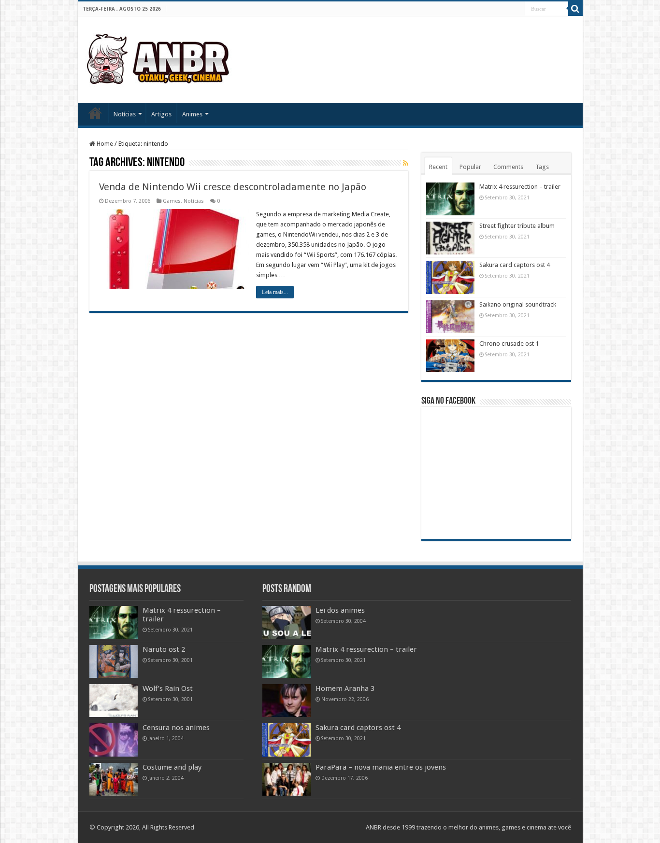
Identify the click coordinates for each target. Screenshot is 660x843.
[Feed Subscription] (405, 163)
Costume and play (172, 767)
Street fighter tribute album (517, 225)
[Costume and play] (113, 779)
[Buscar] (575, 8)
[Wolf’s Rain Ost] (113, 700)
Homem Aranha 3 (345, 688)
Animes (192, 114)
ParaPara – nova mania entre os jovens (381, 767)
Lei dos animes (340, 610)
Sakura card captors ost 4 (514, 264)
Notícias (125, 114)
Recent (438, 166)
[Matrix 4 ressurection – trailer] (113, 622)
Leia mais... (275, 292)
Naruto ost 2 (164, 649)
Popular (470, 166)
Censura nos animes (176, 727)
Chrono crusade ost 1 (509, 343)
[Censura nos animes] (113, 739)
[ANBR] (159, 58)
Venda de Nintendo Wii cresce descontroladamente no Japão (232, 187)
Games (172, 201)
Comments (508, 166)
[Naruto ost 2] (113, 661)
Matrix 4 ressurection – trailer (519, 186)
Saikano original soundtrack (517, 304)
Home (95, 113)
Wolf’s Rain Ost (168, 688)
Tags (542, 166)
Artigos (161, 114)
